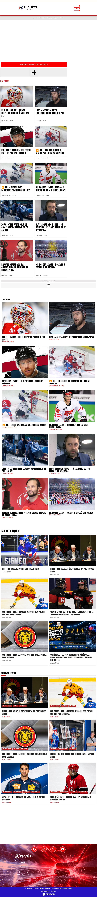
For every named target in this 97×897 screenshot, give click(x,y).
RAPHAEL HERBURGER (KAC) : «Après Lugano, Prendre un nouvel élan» (14, 267)
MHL (44, 18)
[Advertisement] (48, 45)
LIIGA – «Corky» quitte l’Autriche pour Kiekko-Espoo (50, 112)
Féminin (62, 18)
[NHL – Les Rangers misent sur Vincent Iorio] (24, 550)
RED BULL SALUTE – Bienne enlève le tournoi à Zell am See (15, 113)
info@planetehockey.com (24, 872)
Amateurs (49, 18)
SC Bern (15, 706)
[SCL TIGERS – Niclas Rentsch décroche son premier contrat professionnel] (24, 593)
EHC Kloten (54, 749)
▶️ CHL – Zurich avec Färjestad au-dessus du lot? (15, 189)
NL (33, 18)
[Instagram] (44, 849)
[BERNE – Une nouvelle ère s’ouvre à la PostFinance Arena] (72, 550)
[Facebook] (34, 849)
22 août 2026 (55, 802)
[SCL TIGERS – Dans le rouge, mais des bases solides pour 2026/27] (24, 636)
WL (40, 18)
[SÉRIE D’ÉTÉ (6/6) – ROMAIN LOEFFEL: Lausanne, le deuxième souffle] (72, 778)
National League (7, 706)
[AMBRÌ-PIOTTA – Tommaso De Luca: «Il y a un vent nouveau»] (24, 778)
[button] (77, 7)
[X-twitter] (53, 849)
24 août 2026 (7, 572)
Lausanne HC (54, 791)
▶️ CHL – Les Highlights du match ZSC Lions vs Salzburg (50, 151)
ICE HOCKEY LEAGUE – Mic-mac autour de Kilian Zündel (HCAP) (50, 189)
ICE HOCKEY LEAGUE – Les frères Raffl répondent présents (16, 151)
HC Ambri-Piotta (7, 791)
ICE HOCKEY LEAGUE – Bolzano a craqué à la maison (50, 266)
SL (37, 18)
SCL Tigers (64, 706)
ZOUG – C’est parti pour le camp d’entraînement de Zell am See (15, 227)
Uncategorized (35, 791)
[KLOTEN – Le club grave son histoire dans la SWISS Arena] (72, 735)
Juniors (56, 18)
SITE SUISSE (23, 706)
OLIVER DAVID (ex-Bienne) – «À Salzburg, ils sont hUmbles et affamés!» (51, 227)
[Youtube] (63, 849)
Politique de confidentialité (24, 875)
